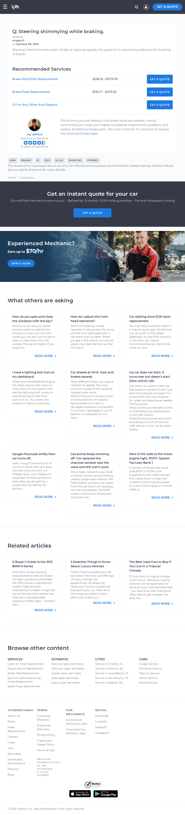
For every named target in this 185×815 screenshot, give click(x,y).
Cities (11, 742)
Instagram (102, 733)
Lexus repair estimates (65, 682)
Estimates (14, 754)
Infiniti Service (148, 678)
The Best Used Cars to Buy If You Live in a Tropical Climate (150, 566)
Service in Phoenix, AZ (109, 668)
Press (11, 721)
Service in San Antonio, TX (111, 678)
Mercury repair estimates (67, 664)
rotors (70, 133)
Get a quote (92, 213)
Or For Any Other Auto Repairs (34, 104)
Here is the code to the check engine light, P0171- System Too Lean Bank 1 (150, 458)
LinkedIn (101, 721)
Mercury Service (149, 673)
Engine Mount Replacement (25, 668)
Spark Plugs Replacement (24, 686)
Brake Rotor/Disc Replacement (35, 79)
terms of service (30, 169)
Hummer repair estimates (67, 668)
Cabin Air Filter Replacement (26, 664)
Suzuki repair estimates (66, 673)
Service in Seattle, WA (109, 682)
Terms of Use (45, 750)
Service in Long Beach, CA (111, 673)
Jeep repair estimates (65, 678)
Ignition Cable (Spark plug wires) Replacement (24, 679)
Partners (13, 769)
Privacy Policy (46, 735)
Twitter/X (101, 727)
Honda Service (148, 682)
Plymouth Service (150, 668)
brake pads (90, 133)
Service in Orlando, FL (109, 664)
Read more (44, 356)
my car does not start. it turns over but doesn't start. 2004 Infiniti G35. (150, 377)
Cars (11, 748)
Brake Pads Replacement (31, 92)
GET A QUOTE (167, 6)
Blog (11, 774)
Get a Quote (160, 79)
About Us (14, 716)
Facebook (101, 716)
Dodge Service (148, 664)
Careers (13, 736)
